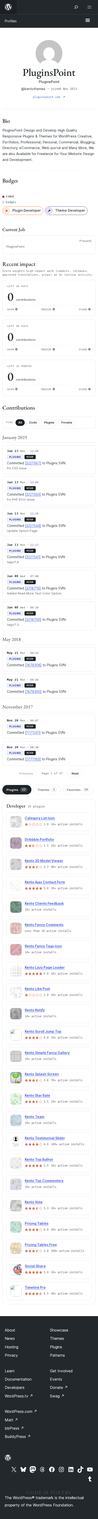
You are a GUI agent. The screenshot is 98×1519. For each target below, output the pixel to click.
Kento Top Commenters (44, 1181)
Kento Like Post (37, 989)
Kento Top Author (39, 1159)
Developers (14, 1387)
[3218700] (33, 619)
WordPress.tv (19, 1396)
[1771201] (33, 732)
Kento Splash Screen (42, 1074)
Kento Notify (35, 1010)
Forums (66, 422)
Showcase (59, 1330)
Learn (10, 1370)
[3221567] (33, 463)
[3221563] (33, 494)
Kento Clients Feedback (44, 903)
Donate (59, 1387)
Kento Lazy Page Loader (45, 967)
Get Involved (61, 1370)
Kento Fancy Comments (44, 925)
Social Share (35, 1266)
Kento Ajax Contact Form (45, 882)
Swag (57, 1396)
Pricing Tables (37, 1223)
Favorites (77, 790)
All (20, 422)
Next (75, 773)
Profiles (11, 21)
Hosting (11, 1347)
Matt (11, 1420)
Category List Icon (40, 818)
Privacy (11, 1355)
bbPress (14, 1428)
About (10, 1330)
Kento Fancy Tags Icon (43, 946)
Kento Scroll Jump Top (43, 1031)
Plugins (49, 422)
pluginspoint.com (47, 97)
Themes (46, 790)
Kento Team (34, 1117)
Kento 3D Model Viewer (44, 861)
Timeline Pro (35, 1287)
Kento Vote (34, 1202)
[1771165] (33, 759)
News (10, 1338)
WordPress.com (21, 1411)
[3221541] (33, 557)
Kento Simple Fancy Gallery (47, 1053)
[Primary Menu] (87, 20)
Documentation (18, 1379)
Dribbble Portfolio (39, 839)
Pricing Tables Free (41, 1245)
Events (56, 1379)
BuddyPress (18, 1436)
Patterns (57, 1355)
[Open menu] (90, 7)
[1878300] (33, 691)
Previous (26, 773)
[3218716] (33, 588)
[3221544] (33, 526)
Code (33, 422)
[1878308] (33, 665)
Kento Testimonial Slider (45, 1138)
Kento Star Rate (37, 1095)
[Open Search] (76, 7)
